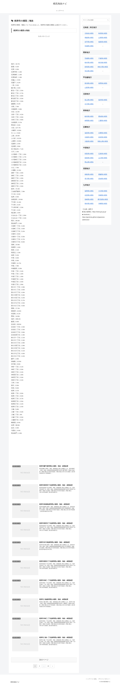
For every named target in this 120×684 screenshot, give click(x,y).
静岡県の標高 (89, 120)
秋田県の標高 (102, 33)
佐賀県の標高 (89, 195)
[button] (108, 20)
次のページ (43, 660)
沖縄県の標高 (102, 203)
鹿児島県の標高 (103, 199)
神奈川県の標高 (103, 67)
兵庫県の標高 (102, 133)
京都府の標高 (89, 137)
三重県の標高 (102, 120)
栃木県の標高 (89, 62)
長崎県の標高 (89, 199)
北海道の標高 (89, 33)
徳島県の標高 (89, 174)
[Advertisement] (43, 49)
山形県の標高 (102, 37)
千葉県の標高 (102, 58)
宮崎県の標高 (102, 195)
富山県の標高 (89, 100)
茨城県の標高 (89, 58)
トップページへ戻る (91, 679)
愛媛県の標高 (102, 174)
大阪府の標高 (89, 141)
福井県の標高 (102, 100)
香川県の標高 (89, 178)
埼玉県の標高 (89, 71)
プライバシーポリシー (104, 679)
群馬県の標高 (89, 67)
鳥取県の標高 (89, 153)
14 (48, 666)
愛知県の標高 (102, 116)
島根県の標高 (89, 158)
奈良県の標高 (102, 137)
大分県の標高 (102, 191)
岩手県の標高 (89, 42)
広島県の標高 (102, 153)
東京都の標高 (102, 62)
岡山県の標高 (89, 162)
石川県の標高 (89, 104)
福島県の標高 (102, 42)
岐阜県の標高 (89, 116)
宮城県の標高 (89, 46)
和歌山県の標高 (103, 141)
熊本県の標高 (89, 203)
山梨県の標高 (89, 87)
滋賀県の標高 (89, 133)
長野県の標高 (102, 83)
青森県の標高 (89, 37)
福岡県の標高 (89, 191)
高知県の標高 (102, 178)
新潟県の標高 (89, 83)
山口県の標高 (102, 158)
